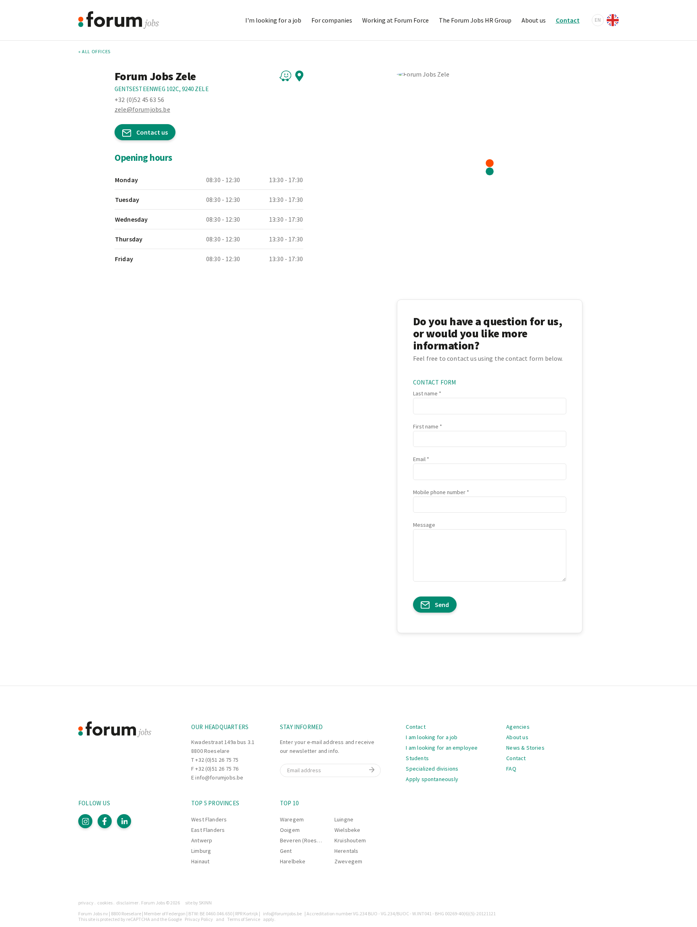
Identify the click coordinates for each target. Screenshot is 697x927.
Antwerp (201, 840)
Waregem (292, 819)
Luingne (343, 819)
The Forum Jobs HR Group (475, 20)
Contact (568, 20)
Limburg (201, 850)
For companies (331, 20)
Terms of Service (243, 919)
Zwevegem (348, 861)
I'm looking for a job (273, 20)
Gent (286, 850)
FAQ (511, 768)
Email (419, 459)
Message (424, 525)
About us (534, 20)
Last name (425, 393)
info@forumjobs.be (219, 777)
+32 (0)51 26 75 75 (216, 759)
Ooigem (290, 829)
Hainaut (200, 861)
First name (425, 426)
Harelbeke (293, 861)
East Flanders (208, 829)
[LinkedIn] (124, 821)
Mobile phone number (439, 492)
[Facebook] (105, 821)
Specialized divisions (432, 768)
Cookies (105, 903)
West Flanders (209, 819)
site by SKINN (198, 903)
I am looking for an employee (442, 747)
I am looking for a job (431, 737)
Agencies (517, 726)
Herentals (346, 850)
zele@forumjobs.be (142, 109)
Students (417, 758)
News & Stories (525, 747)
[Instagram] (85, 821)
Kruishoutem (350, 840)
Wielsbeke (347, 829)
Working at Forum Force (395, 20)
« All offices (94, 51)
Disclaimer (127, 903)
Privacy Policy (199, 919)
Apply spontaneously (432, 779)
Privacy (86, 903)
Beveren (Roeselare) (305, 840)
